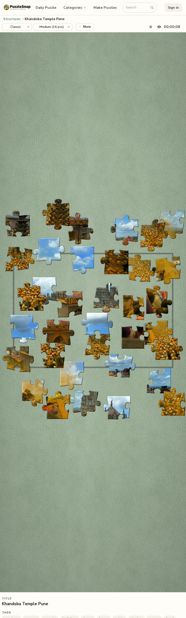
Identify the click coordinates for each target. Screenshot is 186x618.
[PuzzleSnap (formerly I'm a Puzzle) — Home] (17, 7)
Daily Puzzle (46, 7)
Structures (12, 19)
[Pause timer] (151, 27)
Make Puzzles (105, 7)
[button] (75, 7)
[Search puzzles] (152, 7)
